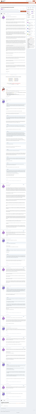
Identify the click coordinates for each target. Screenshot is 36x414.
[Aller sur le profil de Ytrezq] (27, 28)
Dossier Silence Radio (11, 78)
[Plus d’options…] (25, 15)
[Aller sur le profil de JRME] (3, 89)
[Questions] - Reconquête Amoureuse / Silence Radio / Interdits (12, 9)
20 (3, 235)
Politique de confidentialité (3, 411)
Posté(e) (8, 15)
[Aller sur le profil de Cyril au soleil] (27, 13)
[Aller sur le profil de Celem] (27, 31)
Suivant (4, 13)
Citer (7, 389)
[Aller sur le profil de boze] (1, 9)
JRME (3, 87)
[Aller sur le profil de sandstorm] (3, 102)
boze (3, 15)
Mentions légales (7, 411)
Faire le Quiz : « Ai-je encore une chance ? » (16, 83)
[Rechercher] (34, 2)
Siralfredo (30, 23)
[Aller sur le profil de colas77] (27, 34)
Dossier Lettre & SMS (16, 78)
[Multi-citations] (6, 228)
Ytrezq (29, 29)
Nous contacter (18, 412)
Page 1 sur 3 (8, 13)
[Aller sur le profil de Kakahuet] (27, 11)
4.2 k (3, 104)
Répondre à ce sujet (23, 11)
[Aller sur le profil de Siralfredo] (27, 22)
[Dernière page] (5, 13)
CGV (9, 411)
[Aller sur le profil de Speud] (27, 25)
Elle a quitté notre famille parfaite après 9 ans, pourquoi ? (31, 25)
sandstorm (3, 392)
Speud (29, 26)
